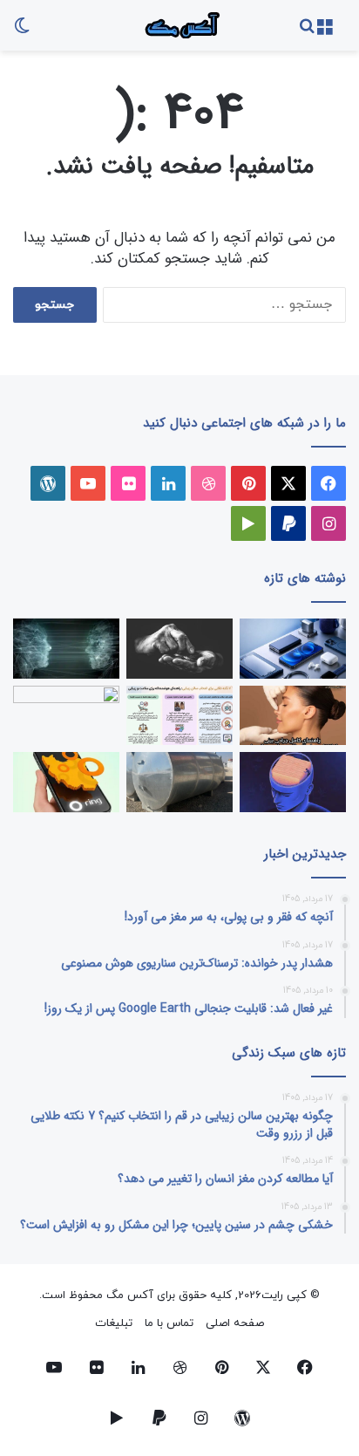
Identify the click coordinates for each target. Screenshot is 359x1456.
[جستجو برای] (306, 31)
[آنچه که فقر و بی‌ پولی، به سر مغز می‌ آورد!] (179, 649)
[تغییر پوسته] (21, 31)
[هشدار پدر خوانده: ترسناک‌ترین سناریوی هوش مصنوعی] (66, 649)
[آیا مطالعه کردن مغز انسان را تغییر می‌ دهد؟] (293, 782)
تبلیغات (113, 1323)
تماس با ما (169, 1323)
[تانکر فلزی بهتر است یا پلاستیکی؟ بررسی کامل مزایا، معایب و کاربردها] (179, 782)
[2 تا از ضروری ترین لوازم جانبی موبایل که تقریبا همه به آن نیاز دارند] (293, 649)
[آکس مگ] (179, 25)
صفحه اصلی (235, 1323)
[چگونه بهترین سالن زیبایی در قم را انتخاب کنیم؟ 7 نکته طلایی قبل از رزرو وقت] (179, 716)
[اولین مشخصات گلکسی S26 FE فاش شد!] (66, 716)
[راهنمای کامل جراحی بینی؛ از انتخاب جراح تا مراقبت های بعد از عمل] (293, 716)
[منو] (324, 31)
